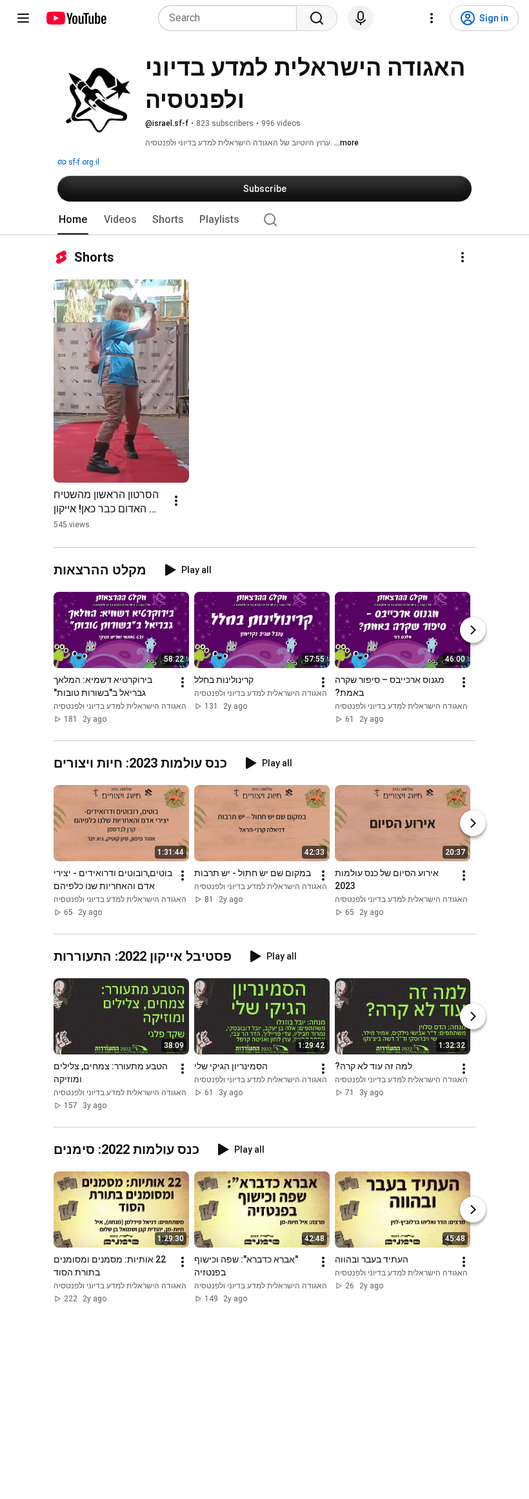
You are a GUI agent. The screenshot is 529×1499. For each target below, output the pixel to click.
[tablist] (264, 219)
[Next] (473, 630)
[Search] (316, 18)
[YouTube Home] (75, 18)
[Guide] (23, 18)
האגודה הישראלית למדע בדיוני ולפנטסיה (120, 706)
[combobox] (231, 18)
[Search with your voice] (361, 18)
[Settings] (431, 18)
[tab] (72, 219)
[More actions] (462, 257)
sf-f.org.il (82, 162)
